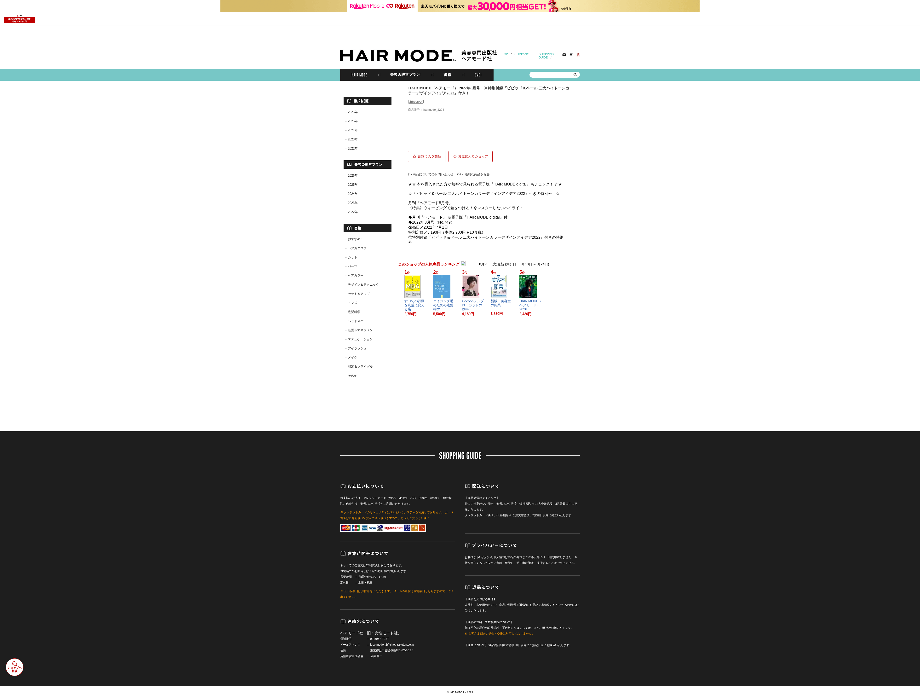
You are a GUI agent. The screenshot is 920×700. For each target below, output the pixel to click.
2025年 (353, 121)
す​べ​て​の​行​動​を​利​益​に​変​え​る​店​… (414, 305)
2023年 (353, 139)
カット (352, 257)
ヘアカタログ (357, 248)
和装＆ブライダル (360, 366)
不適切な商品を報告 (476, 174)
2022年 (353, 148)
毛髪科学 (354, 312)
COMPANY (521, 54)
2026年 (353, 112)
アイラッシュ (357, 348)
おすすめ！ (355, 239)
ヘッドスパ (355, 321)
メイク (352, 357)
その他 (352, 375)
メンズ (352, 303)
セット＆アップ (359, 293)
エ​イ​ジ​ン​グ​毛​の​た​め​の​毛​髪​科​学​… (443, 305)
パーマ (352, 266)
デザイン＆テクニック (363, 284)
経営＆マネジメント (362, 330)
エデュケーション (360, 339)
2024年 (353, 130)
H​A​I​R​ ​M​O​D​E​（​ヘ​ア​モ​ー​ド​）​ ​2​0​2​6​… (530, 305)
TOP (505, 54)
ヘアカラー (355, 275)
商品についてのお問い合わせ (433, 174)
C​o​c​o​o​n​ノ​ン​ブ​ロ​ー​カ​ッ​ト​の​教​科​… (473, 305)
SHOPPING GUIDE (546, 55)
